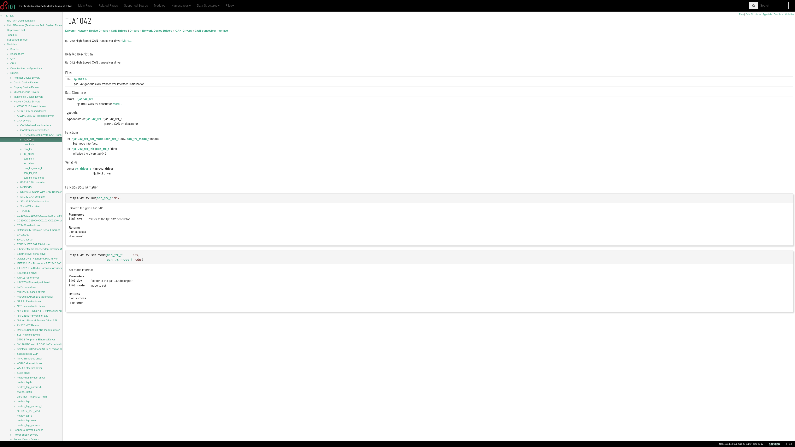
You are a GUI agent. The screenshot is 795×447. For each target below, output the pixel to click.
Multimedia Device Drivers (28, 96)
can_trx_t (29, 158)
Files (229, 5)
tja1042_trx (85, 99)
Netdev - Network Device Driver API (37, 320)
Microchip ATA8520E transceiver (35, 296)
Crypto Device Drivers (26, 82)
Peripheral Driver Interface (28, 430)
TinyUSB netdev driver (29, 358)
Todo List (12, 35)
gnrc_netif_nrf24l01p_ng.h (32, 396)
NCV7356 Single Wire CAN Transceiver (46, 134)
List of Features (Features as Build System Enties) (35, 25)
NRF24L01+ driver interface (32, 315)
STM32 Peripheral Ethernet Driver (36, 339)
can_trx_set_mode (34, 177)
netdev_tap (23, 401)
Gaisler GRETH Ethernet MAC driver (37, 258)
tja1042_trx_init (83, 149)
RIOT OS (9, 15)
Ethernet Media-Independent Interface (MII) (41, 249)
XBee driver (23, 372)
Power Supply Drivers (26, 434)
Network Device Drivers (27, 101)
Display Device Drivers (26, 87)
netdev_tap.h (24, 382)
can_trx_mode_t (33, 168)
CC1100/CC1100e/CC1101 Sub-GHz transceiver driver (48, 215)
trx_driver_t (30, 163)
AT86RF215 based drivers (31, 106)
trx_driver (29, 154)
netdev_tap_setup (27, 420)
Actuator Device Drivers (27, 77)
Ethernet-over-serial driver (31, 253)
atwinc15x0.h (24, 392)
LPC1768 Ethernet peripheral (33, 282)
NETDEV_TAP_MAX (28, 411)
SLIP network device (28, 334)
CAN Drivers (24, 120)
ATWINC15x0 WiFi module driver (35, 115)
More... (127, 40)
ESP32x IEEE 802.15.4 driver (33, 244)
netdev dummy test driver (31, 377)
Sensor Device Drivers (26, 439)
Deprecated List (16, 30)
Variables (789, 14)
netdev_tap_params (28, 425)
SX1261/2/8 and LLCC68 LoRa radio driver (41, 344)
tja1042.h (80, 79)
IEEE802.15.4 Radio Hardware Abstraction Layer (44, 268)
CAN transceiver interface (34, 130)
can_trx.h (29, 144)
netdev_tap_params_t (29, 406)
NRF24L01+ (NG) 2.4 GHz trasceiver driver (41, 311)
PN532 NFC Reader (28, 325)
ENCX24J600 (25, 239)
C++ (12, 58)
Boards (14, 49)
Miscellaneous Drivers (26, 92)
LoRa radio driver (27, 287)
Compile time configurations (26, 68)
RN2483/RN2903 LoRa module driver (38, 330)
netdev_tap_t (24, 415)
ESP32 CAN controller (32, 182)
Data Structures (207, 5)
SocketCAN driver (30, 206)
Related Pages (108, 5)
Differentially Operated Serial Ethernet (38, 230)
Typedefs (767, 14)
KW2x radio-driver (27, 273)
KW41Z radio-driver (28, 277)
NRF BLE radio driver (29, 301)
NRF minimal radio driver (31, 306)
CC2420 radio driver (28, 225)
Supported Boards (136, 5)
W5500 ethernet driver (29, 368)
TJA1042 (29, 139)
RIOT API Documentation (21, 20)
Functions (778, 14)
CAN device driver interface (35, 125)
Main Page (85, 5)
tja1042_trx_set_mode (88, 139)
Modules (159, 5)
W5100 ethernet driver (29, 363)
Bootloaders (17, 54)
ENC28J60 (23, 234)
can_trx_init (30, 173)
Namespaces (180, 5)
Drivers (14, 73)
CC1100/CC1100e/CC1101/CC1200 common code (45, 220)
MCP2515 (26, 187)
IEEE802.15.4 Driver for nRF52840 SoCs (40, 263)
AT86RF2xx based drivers (31, 111)
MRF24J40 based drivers (31, 292)
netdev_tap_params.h (29, 387)
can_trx (28, 149)
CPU (13, 63)
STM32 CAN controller (33, 196)
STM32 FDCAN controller (34, 201)
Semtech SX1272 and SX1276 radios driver (41, 349)
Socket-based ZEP (27, 353)
